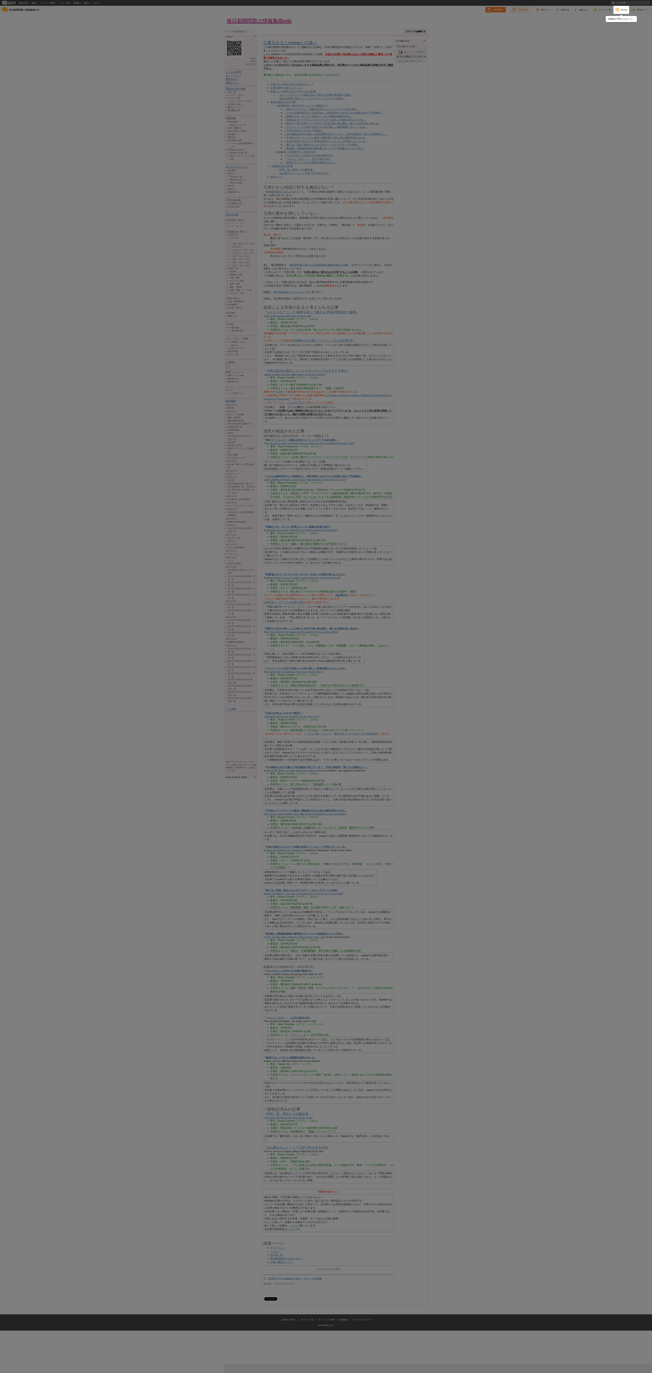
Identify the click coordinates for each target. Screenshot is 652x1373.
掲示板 (624, 9)
